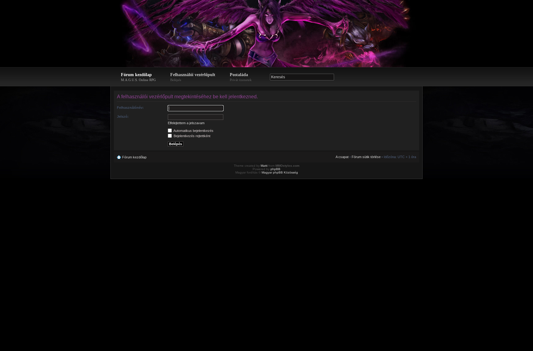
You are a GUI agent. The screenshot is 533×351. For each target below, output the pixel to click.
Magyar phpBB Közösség (280, 172)
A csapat (342, 157)
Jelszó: (123, 116)
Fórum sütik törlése (366, 157)
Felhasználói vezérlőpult (192, 77)
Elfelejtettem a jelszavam (186, 123)
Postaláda (241, 77)
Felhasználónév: (130, 107)
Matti (264, 165)
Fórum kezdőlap (138, 77)
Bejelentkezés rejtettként (191, 136)
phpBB (275, 169)
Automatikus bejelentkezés (193, 131)
